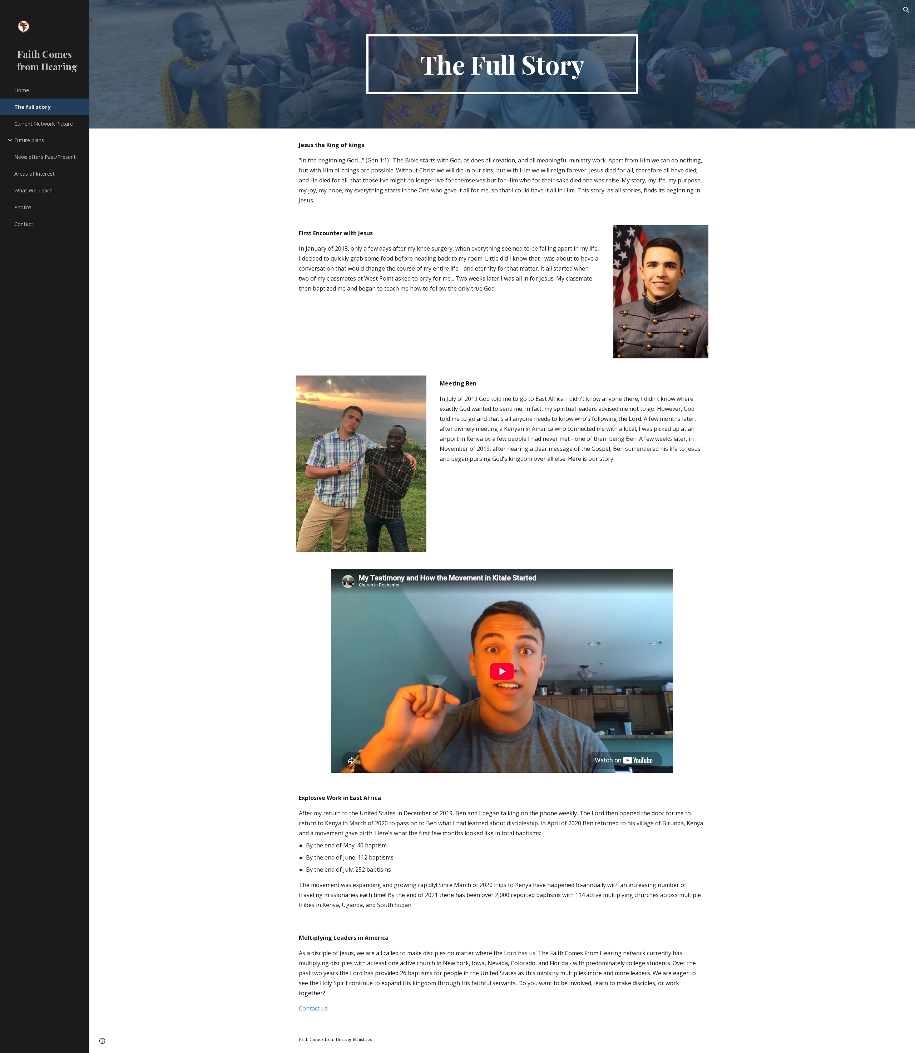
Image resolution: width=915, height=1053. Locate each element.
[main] (502, 64)
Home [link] (21, 90)
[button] (906, 10)
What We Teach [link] (33, 190)
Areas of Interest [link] (34, 173)
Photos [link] (22, 207)
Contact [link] (23, 223)
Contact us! (313, 1008)
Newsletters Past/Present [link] (45, 156)
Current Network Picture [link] (43, 123)
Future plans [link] (29, 139)
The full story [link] (32, 106)
